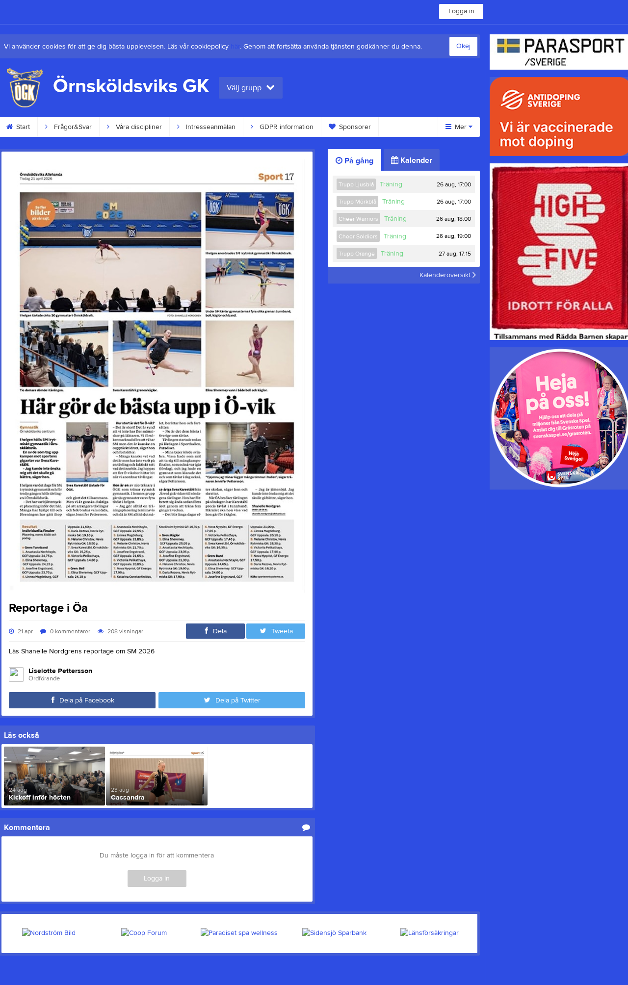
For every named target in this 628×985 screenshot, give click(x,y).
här (235, 46)
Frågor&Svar (72, 127)
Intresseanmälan (210, 127)
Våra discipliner (138, 127)
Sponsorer (354, 127)
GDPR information (286, 127)
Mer (461, 127)
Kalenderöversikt (445, 275)
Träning (391, 184)
